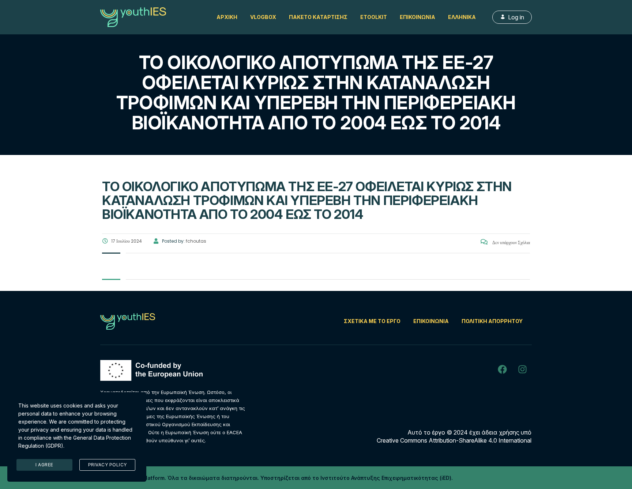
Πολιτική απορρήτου (492, 321)
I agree (44, 464)
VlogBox (263, 17)
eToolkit (373, 17)
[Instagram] (522, 369)
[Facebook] (502, 369)
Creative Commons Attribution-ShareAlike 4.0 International (454, 440)
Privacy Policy (107, 464)
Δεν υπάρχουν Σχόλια (510, 242)
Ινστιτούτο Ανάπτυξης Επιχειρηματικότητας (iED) (385, 478)
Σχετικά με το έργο (372, 321)
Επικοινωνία (417, 17)
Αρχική (227, 17)
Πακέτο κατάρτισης (318, 17)
